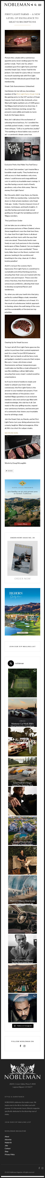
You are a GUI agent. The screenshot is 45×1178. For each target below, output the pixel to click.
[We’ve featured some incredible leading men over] (22, 948)
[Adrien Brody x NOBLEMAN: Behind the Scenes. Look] (22, 801)
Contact (7, 1148)
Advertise (8, 1139)
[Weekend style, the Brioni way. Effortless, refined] (22, 860)
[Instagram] (24, 1046)
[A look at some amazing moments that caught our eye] (22, 742)
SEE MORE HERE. (11, 433)
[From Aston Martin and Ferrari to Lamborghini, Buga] (22, 712)
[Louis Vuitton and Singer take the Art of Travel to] (22, 771)
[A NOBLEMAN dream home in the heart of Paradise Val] (22, 830)
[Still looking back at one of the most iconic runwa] (22, 889)
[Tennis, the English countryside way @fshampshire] (22, 683)
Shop (6, 1151)
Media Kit (8, 1142)
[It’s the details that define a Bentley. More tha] (22, 919)
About (7, 1136)
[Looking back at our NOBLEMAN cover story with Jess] (22, 1008)
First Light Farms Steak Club (27, 94)
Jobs (6, 1145)
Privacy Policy (10, 1154)
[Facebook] (20, 1046)
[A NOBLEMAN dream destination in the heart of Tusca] (22, 978)
